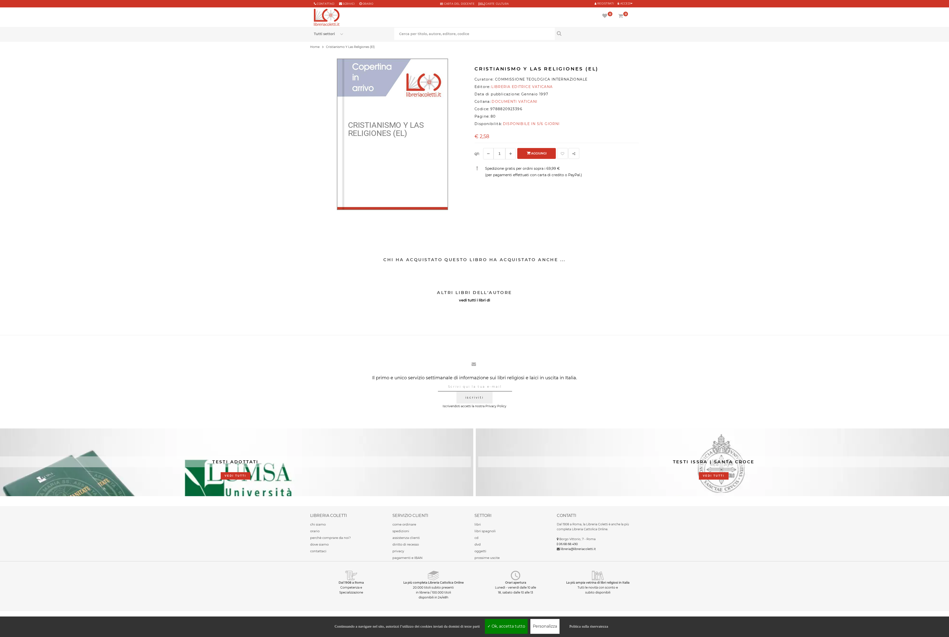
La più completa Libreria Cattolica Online (433, 582)
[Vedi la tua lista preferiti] (605, 16)
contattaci (318, 551)
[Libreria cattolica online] (327, 18)
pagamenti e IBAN (407, 558)
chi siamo (318, 524)
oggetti (480, 551)
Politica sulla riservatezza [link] (588, 626)
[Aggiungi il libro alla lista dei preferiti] (562, 153)
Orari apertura (515, 582)
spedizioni (400, 531)
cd (476, 538)
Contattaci (326, 3)
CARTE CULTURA (497, 3)
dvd (477, 544)
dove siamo (319, 544)
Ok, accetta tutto (508, 626)
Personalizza (545, 626)
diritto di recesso (405, 544)
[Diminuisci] (488, 153)
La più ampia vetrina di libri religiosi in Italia (597, 582)
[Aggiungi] (511, 153)
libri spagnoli (485, 531)
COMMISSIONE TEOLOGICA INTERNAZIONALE (541, 79)
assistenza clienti (406, 538)
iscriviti (474, 397)
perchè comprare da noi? (330, 538)
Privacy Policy (495, 406)
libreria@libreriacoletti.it (578, 549)
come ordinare (404, 524)
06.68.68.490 (568, 544)
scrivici (349, 3)
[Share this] (573, 153)
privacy (398, 551)
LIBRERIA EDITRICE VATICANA (522, 87)
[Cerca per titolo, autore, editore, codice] (595, 33)
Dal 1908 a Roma (351, 582)
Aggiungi (538, 153)
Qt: (476, 154)
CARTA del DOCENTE (458, 3)
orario (368, 3)
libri (477, 524)
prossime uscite (487, 558)
